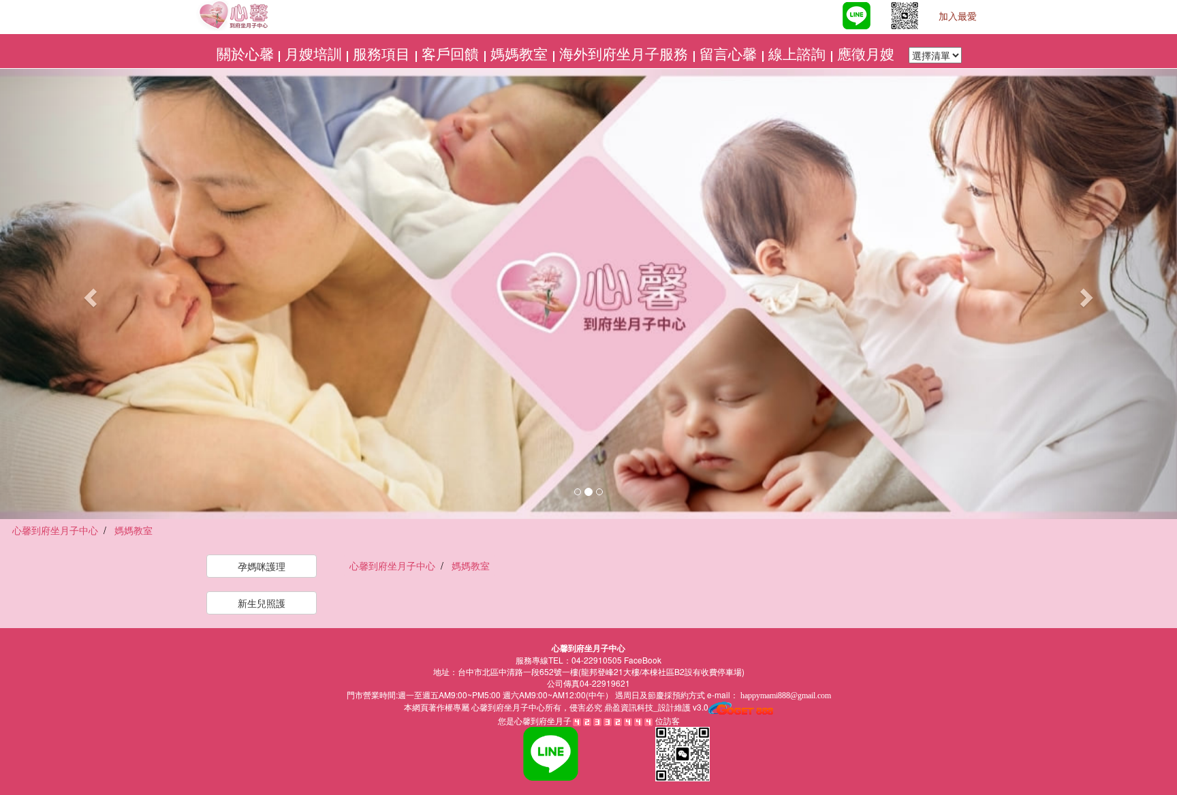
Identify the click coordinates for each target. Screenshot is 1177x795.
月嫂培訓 (313, 54)
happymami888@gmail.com (785, 695)
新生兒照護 (261, 603)
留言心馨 (730, 54)
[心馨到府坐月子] (820, 17)
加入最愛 (958, 17)
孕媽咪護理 (261, 566)
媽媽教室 (520, 54)
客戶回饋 (452, 54)
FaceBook (642, 660)
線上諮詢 (798, 54)
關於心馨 (245, 54)
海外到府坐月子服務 (625, 54)
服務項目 (383, 54)
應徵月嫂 (867, 54)
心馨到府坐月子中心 (507, 708)
